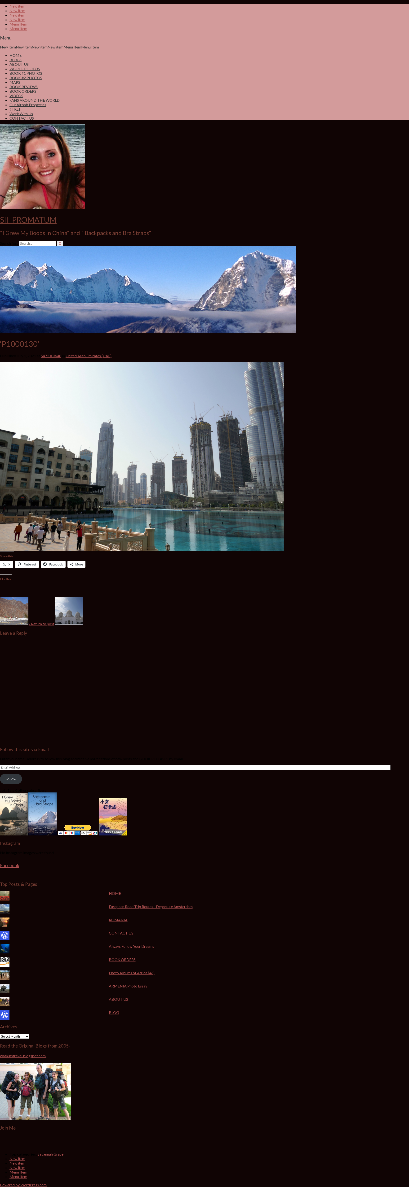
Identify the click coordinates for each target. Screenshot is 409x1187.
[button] (14, 611)
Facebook (9, 865)
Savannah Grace (50, 1154)
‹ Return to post (41, 624)
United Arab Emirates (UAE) (88, 355)
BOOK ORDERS (22, 91)
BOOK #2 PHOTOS (25, 77)
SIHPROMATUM (28, 219)
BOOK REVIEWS (23, 86)
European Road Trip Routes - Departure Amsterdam (151, 906)
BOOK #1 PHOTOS (25, 73)
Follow (10, 779)
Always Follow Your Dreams (131, 946)
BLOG (114, 1012)
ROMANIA (118, 919)
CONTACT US (21, 118)
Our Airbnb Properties (27, 104)
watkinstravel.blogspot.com (23, 1055)
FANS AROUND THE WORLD (34, 100)
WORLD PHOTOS (24, 68)
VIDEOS (16, 95)
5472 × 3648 (51, 355)
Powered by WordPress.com (23, 1185)
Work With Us (21, 113)
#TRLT (15, 109)
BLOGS (15, 59)
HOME (15, 55)
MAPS (14, 82)
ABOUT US (19, 64)
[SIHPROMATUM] (148, 332)
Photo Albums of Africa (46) (132, 972)
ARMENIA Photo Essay (128, 986)
